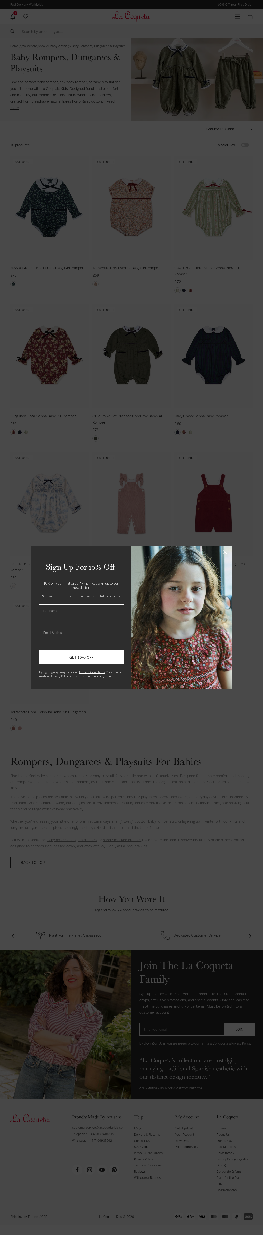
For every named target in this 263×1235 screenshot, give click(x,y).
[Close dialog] (225, 552)
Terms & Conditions (92, 672)
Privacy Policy (59, 676)
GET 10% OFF (81, 657)
